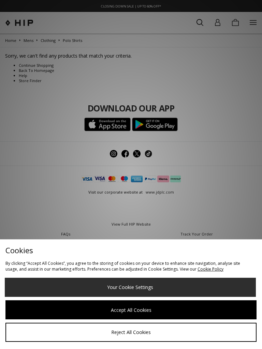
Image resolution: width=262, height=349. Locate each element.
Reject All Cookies (131, 332)
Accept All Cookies (131, 310)
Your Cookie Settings (130, 287)
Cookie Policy (210, 269)
